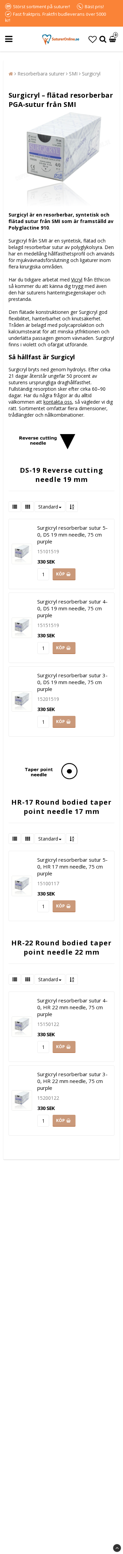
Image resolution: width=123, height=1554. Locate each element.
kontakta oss (57, 402)
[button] (92, 39)
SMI (73, 73)
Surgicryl (91, 73)
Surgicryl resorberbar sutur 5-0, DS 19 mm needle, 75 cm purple (72, 534)
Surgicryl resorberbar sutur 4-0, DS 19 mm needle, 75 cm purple (72, 608)
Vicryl (76, 279)
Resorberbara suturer (41, 73)
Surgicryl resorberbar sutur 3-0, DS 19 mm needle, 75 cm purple (72, 682)
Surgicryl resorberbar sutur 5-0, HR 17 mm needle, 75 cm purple (72, 866)
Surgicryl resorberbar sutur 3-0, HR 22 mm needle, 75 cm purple (72, 1081)
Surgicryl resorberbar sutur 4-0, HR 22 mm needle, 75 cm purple (72, 1007)
